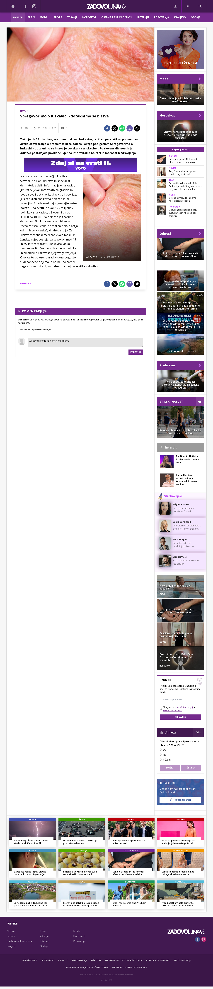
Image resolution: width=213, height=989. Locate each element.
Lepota (57, 17)
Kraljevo (180, 17)
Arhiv (198, 732)
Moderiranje (79, 960)
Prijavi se (135, 351)
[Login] (175, 6)
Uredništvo (48, 960)
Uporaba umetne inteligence (129, 967)
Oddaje (195, 17)
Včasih (167, 759)
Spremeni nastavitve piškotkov (124, 960)
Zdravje (72, 17)
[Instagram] (34, 6)
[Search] (200, 6)
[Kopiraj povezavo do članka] (137, 128)
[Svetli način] (188, 6)
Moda (44, 17)
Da (164, 749)
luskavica (25, 283)
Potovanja (161, 17)
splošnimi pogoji (185, 707)
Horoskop (89, 17)
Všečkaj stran (182, 799)
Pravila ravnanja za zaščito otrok (87, 967)
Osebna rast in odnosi (116, 17)
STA (26, 128)
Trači (31, 17)
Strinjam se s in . (179, 709)
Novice (17, 17)
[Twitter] (114, 128)
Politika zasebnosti (158, 960)
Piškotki (96, 960)
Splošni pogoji (182, 960)
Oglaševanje (29, 960)
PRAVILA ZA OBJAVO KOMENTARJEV (35, 329)
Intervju (143, 17)
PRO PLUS (63, 960)
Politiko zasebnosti (172, 710)
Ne (164, 754)
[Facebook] (25, 6)
